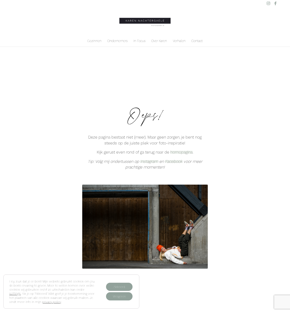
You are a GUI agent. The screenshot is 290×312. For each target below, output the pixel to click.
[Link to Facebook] (275, 3)
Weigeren (119, 296)
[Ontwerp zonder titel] (145, 21)
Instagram (149, 161)
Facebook (173, 161)
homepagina (181, 152)
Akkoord (119, 287)
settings (15, 294)
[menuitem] (94, 41)
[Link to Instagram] (268, 3)
